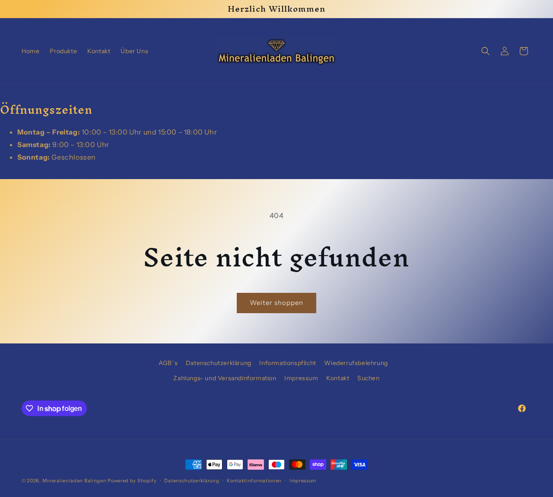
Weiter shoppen (276, 302)
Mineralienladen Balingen (74, 481)
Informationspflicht (287, 363)
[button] (485, 51)
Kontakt (337, 378)
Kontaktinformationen (254, 481)
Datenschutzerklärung (218, 363)
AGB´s (168, 363)
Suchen (368, 378)
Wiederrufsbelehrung (356, 363)
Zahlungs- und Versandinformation (224, 378)
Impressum (301, 378)
